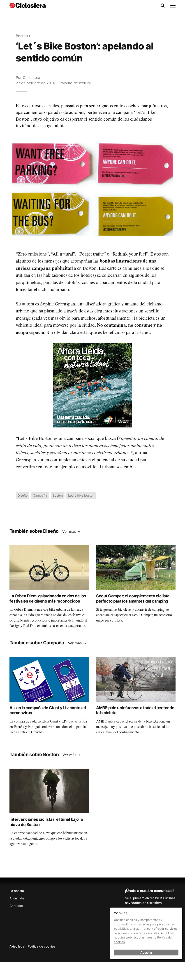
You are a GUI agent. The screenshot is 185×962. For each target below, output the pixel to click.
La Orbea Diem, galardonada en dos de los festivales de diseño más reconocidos (47, 598)
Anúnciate (16, 898)
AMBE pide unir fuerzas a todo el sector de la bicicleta (135, 710)
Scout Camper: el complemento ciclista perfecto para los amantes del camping (132, 598)
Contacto (16, 906)
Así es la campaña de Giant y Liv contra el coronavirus (47, 710)
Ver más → (71, 531)
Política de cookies (41, 946)
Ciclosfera (31, 77)
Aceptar (146, 952)
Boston (22, 35)
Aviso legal (17, 946)
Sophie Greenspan (57, 303)
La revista (16, 891)
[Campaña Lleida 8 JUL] (92, 385)
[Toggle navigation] (173, 6)
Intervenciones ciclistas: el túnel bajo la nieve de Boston (46, 822)
